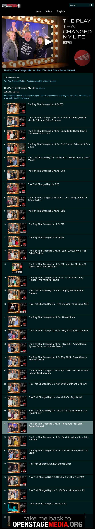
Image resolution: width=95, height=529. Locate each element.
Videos (49, 11)
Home (38, 11)
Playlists (61, 11)
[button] (47, 41)
